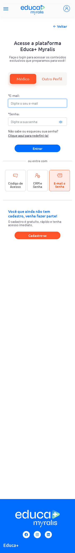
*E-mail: (14, 96)
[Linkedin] (48, 534)
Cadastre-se (37, 235)
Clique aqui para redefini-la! (28, 135)
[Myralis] (33, 9)
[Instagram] (37, 534)
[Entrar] (66, 8)
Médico (23, 79)
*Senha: (14, 114)
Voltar (62, 26)
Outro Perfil (52, 79)
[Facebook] (26, 534)
